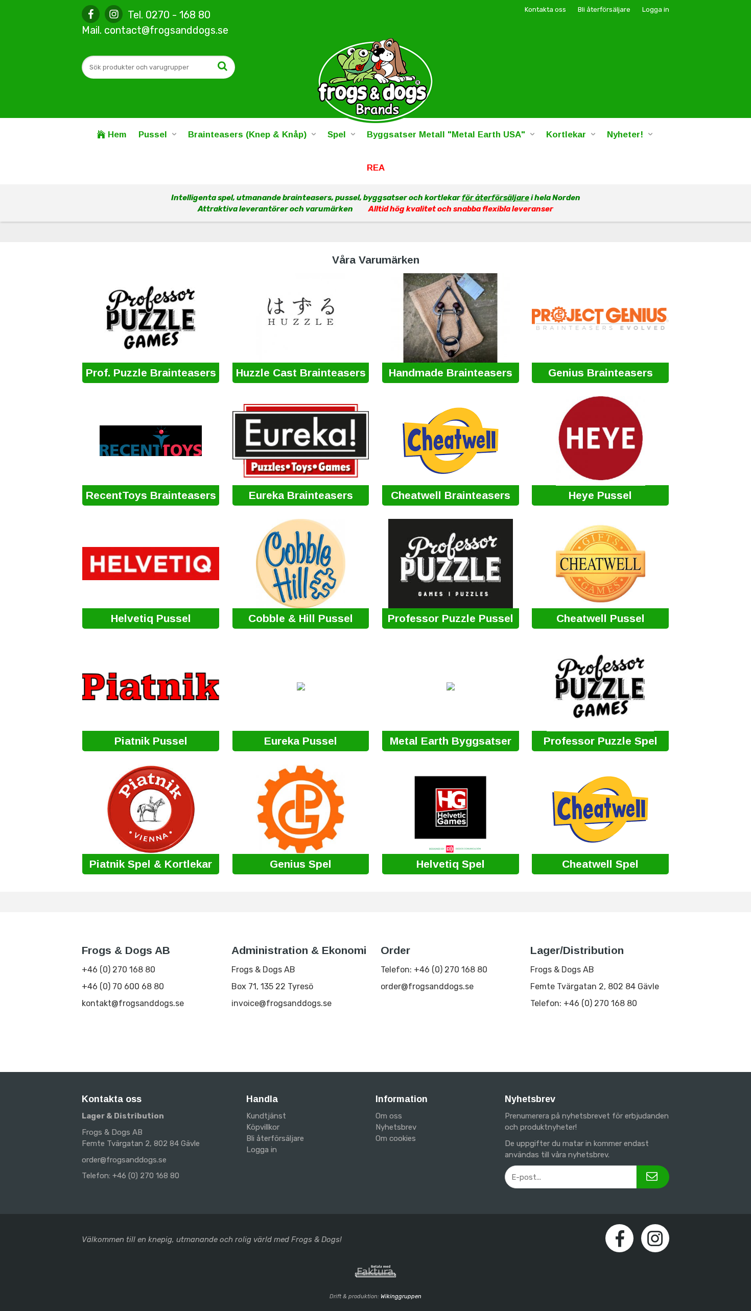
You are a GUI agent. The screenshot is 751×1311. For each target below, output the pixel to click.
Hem (115, 134)
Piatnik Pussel (150, 741)
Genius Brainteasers (600, 372)
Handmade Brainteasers (450, 372)
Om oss (388, 1116)
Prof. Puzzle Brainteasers (151, 372)
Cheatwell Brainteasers (450, 495)
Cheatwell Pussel (600, 618)
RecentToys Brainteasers (151, 495)
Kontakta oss (545, 9)
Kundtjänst (266, 1116)
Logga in (655, 9)
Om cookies (395, 1138)
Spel (336, 134)
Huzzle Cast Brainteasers (301, 372)
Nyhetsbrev (395, 1127)
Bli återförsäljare (604, 9)
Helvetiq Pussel (151, 618)
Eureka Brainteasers (301, 495)
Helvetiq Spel (450, 864)
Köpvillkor (262, 1127)
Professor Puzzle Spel (601, 741)
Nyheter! (625, 134)
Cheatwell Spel (600, 864)
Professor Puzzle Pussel (450, 618)
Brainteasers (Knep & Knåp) (247, 134)
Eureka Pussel (300, 741)
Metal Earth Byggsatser (450, 741)
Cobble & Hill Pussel (300, 618)
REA (376, 168)
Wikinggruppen (401, 1296)
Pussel (152, 134)
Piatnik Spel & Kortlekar (150, 864)
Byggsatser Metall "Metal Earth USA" (446, 134)
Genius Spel (301, 864)
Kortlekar (566, 134)
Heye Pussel (600, 495)
